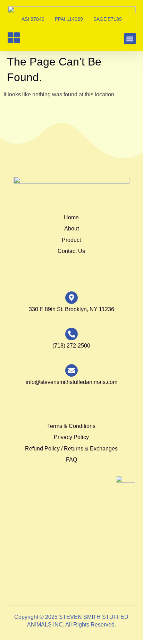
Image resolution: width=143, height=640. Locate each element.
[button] (130, 38)
